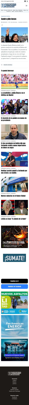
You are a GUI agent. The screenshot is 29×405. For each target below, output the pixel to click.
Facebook (14, 397)
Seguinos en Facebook (14, 286)
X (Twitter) (14, 399)
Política (14, 380)
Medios (14, 382)
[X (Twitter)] (27, 1)
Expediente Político (5, 16)
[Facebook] (25, 1)
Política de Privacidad (14, 391)
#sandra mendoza (8, 64)
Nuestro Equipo (15, 389)
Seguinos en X (14, 281)
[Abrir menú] (26, 5)
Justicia (14, 383)
